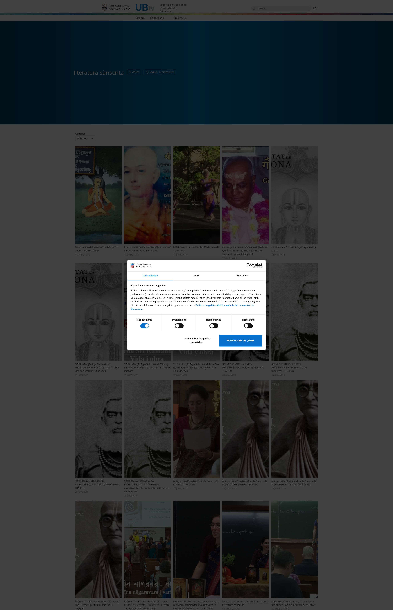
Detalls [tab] (196, 275)
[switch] (179, 325)
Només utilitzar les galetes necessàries (196, 340)
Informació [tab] (242, 275)
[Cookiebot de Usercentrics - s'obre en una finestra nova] (248, 265)
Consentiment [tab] (150, 275)
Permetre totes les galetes (240, 340)
